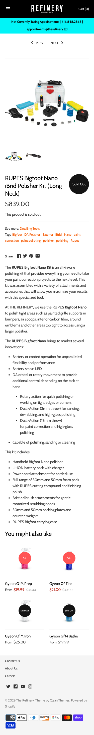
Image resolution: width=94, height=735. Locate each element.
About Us (11, 668)
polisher (48, 240)
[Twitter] (8, 687)
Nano (67, 234)
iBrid (58, 234)
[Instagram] (30, 687)
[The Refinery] (47, 9)
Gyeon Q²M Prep (18, 583)
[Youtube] (23, 687)
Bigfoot (17, 234)
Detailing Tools (30, 228)
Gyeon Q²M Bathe (63, 636)
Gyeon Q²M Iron (18, 636)
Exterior (48, 234)
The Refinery (25, 700)
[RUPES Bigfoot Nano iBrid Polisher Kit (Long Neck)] (47, 100)
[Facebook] (16, 687)
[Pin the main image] (31, 256)
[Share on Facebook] (19, 256)
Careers (10, 676)
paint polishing (31, 240)
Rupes (75, 240)
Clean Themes (59, 700)
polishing (62, 240)
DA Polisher (32, 234)
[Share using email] (37, 256)
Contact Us (12, 661)
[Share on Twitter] (25, 256)
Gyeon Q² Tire (60, 583)
